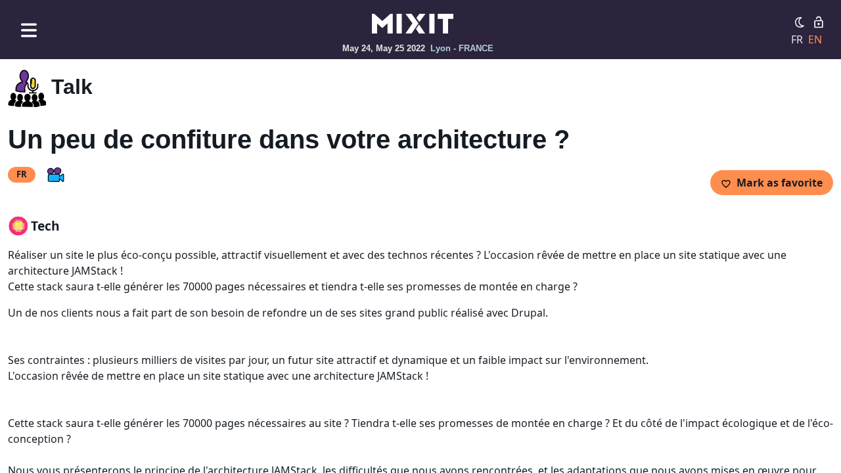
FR (797, 39)
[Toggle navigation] (29, 29)
